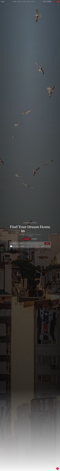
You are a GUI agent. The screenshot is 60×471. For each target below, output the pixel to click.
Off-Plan (17, 246)
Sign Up (57, 1)
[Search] (44, 1)
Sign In (54, 1)
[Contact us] (57, 468)
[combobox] (14, 243)
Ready (14, 246)
